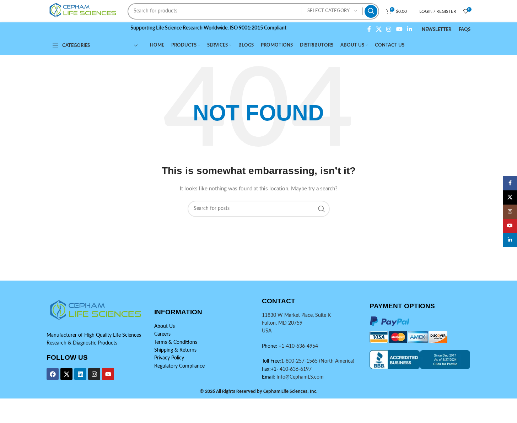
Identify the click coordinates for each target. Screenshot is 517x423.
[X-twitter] (66, 374)
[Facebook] (53, 374)
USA (266, 331)
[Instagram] (94, 374)
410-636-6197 (295, 369)
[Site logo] (84, 11)
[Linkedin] (80, 374)
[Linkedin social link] (409, 29)
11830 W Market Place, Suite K (296, 315)
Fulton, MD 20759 (282, 323)
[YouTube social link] (399, 29)
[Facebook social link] (369, 29)
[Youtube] (108, 374)
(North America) (336, 361)
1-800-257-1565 (300, 361)
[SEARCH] (371, 11)
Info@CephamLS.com (299, 377)
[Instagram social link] (389, 29)
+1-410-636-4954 (298, 346)
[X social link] (378, 29)
